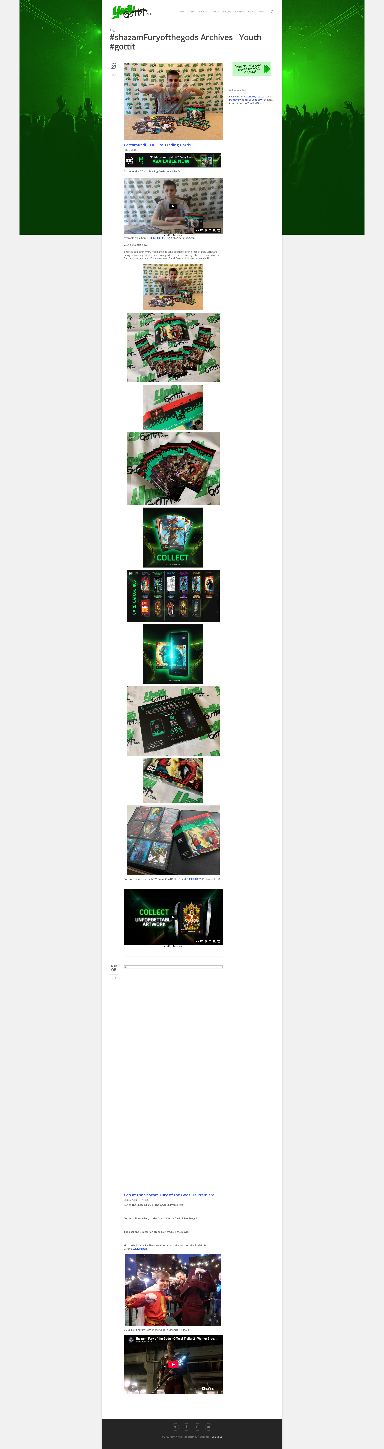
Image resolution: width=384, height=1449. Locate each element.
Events (215, 11)
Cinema (191, 11)
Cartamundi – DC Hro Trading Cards (157, 145)
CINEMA (128, 1199)
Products (226, 11)
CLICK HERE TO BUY (159, 238)
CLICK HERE (192, 879)
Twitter (261, 96)
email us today (253, 100)
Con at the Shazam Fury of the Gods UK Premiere (169, 1195)
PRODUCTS (130, 149)
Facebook (249, 96)
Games (251, 11)
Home (181, 11)
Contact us (217, 1436)
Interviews (240, 11)
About (262, 11)
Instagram (235, 100)
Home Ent (204, 11)
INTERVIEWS (141, 1199)
